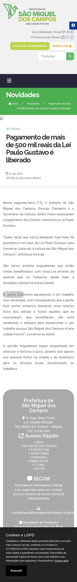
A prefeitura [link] (39, 449)
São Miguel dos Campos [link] (39, 446)
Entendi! (16, 570)
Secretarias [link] (39, 453)
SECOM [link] (39, 468)
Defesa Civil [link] (61, 46)
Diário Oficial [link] (39, 461)
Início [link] (14, 103)
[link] (29, 24)
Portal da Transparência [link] (30, 46)
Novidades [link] (33, 103)
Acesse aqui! (62, 560)
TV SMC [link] (39, 464)
